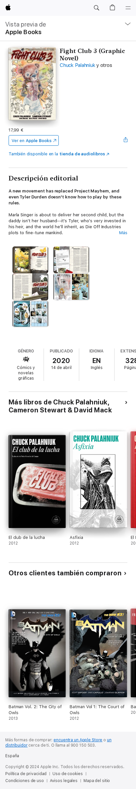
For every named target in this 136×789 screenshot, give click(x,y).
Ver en (31, 140)
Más (123, 232)
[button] (96, 8)
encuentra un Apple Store (77, 740)
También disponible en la (57, 153)
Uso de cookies (67, 773)
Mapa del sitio (97, 780)
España (12, 756)
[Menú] (128, 8)
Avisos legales (64, 780)
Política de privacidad (26, 773)
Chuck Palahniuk (77, 65)
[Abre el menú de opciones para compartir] (125, 140)
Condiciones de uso (24, 780)
